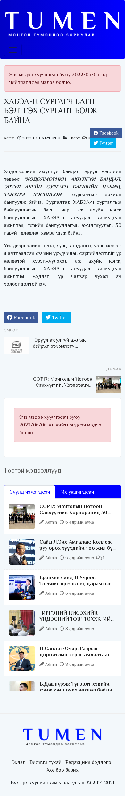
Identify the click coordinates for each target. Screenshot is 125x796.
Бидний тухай (45, 762)
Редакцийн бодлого (88, 762)
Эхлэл (19, 762)
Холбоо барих (62, 770)
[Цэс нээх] (13, 50)
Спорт (74, 138)
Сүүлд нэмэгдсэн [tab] (29, 492)
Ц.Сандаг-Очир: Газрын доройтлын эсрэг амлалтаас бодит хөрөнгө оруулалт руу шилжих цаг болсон (75, 658)
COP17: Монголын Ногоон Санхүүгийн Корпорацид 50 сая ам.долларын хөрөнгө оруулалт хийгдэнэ (73, 516)
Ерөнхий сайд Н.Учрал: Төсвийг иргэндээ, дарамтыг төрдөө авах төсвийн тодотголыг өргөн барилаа (75, 587)
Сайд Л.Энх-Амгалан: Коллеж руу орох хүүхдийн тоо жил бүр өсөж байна (77, 548)
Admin (9, 138)
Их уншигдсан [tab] (77, 492)
